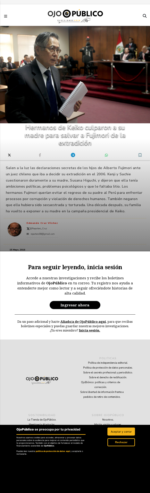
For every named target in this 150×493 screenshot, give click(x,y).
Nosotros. (108, 420)
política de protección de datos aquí (53, 451)
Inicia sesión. (89, 330)
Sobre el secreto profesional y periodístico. (108, 372)
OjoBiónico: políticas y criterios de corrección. (100, 385)
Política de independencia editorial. (108, 363)
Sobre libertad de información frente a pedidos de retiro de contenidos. (102, 394)
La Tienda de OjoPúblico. (42, 420)
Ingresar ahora (75, 305)
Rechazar (121, 442)
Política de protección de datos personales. (108, 368)
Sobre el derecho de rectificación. (108, 377)
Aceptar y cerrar (121, 431)
